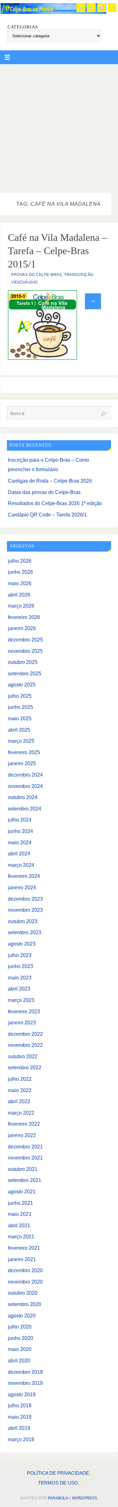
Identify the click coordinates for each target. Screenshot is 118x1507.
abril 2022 (19, 1101)
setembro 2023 (24, 932)
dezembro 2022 (25, 1034)
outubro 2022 (22, 1056)
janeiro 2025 (22, 763)
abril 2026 (19, 594)
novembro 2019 (25, 1383)
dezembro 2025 (25, 639)
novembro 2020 (25, 1282)
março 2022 (21, 1113)
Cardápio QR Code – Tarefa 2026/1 (47, 514)
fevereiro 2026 (24, 617)
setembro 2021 (24, 1180)
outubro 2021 (22, 1169)
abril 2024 (19, 853)
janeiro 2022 (22, 1135)
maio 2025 (19, 718)
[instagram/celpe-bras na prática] (101, 7)
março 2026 (21, 606)
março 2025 (21, 741)
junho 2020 (20, 1338)
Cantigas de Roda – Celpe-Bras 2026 (50, 481)
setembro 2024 (24, 808)
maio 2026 (19, 583)
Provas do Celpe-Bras (36, 274)
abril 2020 (19, 1360)
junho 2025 (20, 707)
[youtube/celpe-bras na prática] (80, 7)
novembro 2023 (25, 910)
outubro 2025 (22, 662)
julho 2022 (19, 1079)
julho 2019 (19, 1405)
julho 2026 (19, 561)
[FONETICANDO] (91, 7)
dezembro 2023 (25, 899)
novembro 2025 (25, 651)
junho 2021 (20, 1203)
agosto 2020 (22, 1315)
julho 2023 (19, 955)
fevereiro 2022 (24, 1124)
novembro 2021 (25, 1157)
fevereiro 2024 (24, 876)
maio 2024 (19, 842)
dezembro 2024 (25, 775)
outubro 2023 (22, 921)
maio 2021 (19, 1214)
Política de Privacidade (58, 1473)
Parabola (58, 1498)
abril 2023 (19, 988)
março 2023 (21, 1000)
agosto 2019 (22, 1394)
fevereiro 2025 (24, 752)
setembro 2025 (24, 673)
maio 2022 (19, 1090)
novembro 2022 (25, 1045)
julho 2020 (19, 1326)
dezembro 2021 (25, 1146)
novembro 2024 (25, 786)
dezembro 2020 (25, 1270)
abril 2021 (19, 1225)
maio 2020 (19, 1349)
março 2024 (21, 865)
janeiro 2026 (22, 628)
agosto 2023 (22, 944)
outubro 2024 (22, 797)
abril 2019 (19, 1428)
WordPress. (85, 1498)
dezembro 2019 (25, 1372)
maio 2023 (19, 977)
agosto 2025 (22, 684)
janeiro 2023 (22, 1022)
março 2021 (21, 1236)
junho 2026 (20, 572)
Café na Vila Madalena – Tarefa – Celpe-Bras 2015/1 (57, 251)
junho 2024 (20, 831)
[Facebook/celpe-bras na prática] (112, 7)
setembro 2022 (24, 1067)
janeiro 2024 (22, 887)
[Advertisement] (59, 127)
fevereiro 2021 (24, 1248)
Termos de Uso (58, 1482)
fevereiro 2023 (24, 1011)
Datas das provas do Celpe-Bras (44, 492)
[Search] (103, 414)
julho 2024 (19, 819)
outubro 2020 (22, 1293)
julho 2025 (19, 696)
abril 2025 (19, 730)
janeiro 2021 (22, 1259)
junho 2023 (20, 966)
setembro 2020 (24, 1304)
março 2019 (21, 1439)
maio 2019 (19, 1417)
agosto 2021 (22, 1191)
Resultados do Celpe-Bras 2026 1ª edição (55, 503)
